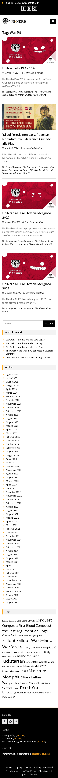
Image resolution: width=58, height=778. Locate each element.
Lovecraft (42, 661)
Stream (16, 688)
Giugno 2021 (12, 558)
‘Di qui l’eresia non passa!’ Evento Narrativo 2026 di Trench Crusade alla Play (26, 139)
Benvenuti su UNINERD (27, 3)
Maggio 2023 (12, 481)
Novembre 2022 (14, 495)
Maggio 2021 (12, 561)
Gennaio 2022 (12, 532)
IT (18, 735)
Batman (5, 621)
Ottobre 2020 (12, 587)
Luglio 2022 (11, 510)
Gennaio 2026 (12, 400)
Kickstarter (12, 661)
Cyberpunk (37, 635)
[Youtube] (29, 8)
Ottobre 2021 (12, 543)
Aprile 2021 (11, 565)
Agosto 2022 (12, 506)
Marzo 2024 (12, 462)
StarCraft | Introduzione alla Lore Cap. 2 (25, 343)
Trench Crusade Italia (28, 94)
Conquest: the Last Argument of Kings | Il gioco (29, 357)
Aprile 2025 (11, 429)
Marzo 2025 (12, 433)
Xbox (12, 696)
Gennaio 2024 (12, 466)
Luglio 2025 (11, 418)
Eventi (20, 91)
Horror (38, 653)
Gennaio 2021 (12, 576)
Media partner (16, 666)
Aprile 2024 (11, 459)
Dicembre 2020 (13, 580)
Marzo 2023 (12, 488)
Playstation (24, 683)
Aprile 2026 (11, 389)
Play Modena (45, 308)
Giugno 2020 (12, 602)
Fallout (9, 640)
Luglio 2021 (11, 554)
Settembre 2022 (13, 503)
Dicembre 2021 (13, 536)
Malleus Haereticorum (12, 244)
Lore (34, 662)
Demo (50, 241)
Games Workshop (40, 647)
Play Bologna (45, 91)
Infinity (46, 652)
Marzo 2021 (12, 569)
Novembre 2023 (14, 470)
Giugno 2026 (12, 381)
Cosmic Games (24, 635)
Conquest (44, 620)
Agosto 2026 (12, 374)
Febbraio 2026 (13, 396)
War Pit (42, 94)
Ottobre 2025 (12, 407)
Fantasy (24, 647)
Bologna (42, 241)
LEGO (27, 661)
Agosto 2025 (12, 414)
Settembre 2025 (13, 411)
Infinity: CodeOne (9, 656)
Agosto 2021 (12, 550)
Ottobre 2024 (12, 444)
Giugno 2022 (12, 514)
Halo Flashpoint (27, 652)
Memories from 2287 (15, 671)
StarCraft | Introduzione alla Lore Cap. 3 (25, 339)
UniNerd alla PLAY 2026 (19, 68)
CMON (31, 620)
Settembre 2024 (13, 448)
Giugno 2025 (12, 422)
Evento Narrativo (46, 167)
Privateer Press (36, 682)
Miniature (24, 170)
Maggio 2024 (12, 455)
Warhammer (24, 692)
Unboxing (9, 692)
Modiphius (12, 677)
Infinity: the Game (28, 656)
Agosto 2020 (12, 595)
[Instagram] (34, 8)
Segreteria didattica (34, 72)
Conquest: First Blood (18, 625)
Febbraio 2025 (13, 436)
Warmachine (38, 692)
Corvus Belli (9, 635)
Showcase (48, 683)
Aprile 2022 (11, 521)
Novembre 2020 (14, 584)
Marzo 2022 (12, 525)
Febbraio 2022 (13, 528)
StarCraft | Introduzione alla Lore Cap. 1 (25, 347)
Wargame (28, 91)
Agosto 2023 (12, 473)
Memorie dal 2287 (34, 666)
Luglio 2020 (11, 598)
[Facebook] (23, 8)
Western (5, 697)
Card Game (22, 620)
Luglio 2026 (11, 378)
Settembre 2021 (13, 547)
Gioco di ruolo (8, 653)
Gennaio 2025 (12, 440)
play (26, 244)
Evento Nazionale (10, 170)
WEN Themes (30, 774)
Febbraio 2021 (13, 573)
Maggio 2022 (12, 517)
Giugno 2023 (12, 477)
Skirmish (34, 170)
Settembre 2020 (13, 591)
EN (22, 735)
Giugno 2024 (12, 451)
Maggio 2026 (12, 385)
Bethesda (12, 621)
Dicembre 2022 (13, 492)
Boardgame (11, 91)
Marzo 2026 (12, 392)
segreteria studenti (41, 753)
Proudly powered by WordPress (21, 771)
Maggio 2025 (12, 425)
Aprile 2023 (11, 484)
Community (32, 167)
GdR (52, 647)
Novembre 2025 (14, 403)
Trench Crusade (9, 94)
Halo (16, 652)
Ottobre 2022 (12, 499)
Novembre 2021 (14, 539)
